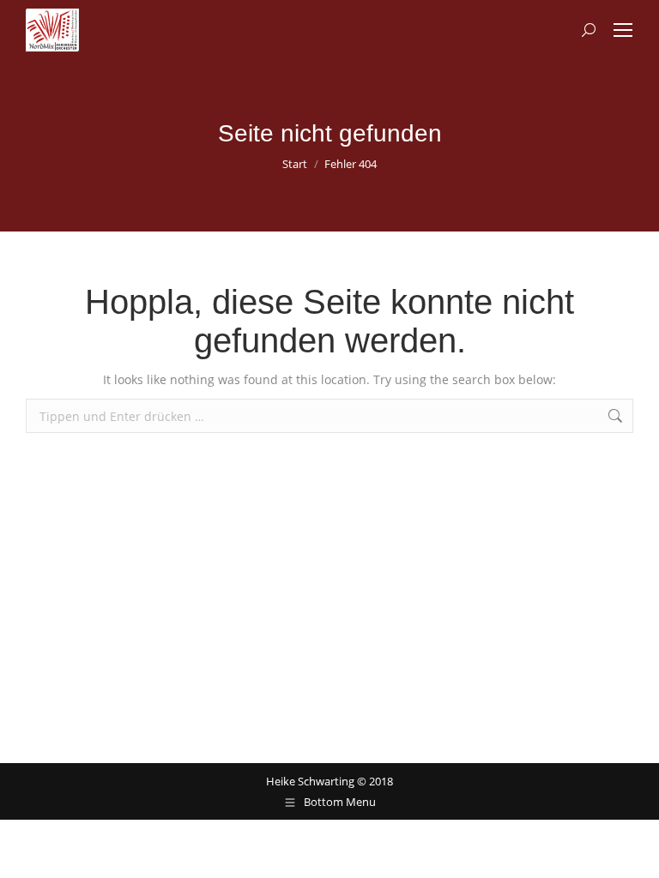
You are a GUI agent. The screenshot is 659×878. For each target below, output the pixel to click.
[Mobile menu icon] (623, 30)
